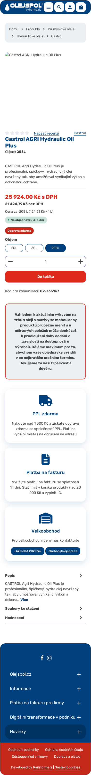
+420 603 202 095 (27, 551)
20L (14, 248)
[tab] (44, 587)
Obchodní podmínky (23, 750)
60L (34, 248)
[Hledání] (59, 7)
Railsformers (42, 767)
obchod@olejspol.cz (63, 551)
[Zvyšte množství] (80, 261)
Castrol (80, 133)
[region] (45, 89)
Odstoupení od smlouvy (30, 756)
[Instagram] (49, 658)
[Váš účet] (70, 7)
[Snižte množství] (10, 261)
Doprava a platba (67, 756)
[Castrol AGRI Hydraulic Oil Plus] (45, 89)
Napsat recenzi (46, 133)
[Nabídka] (48, 7)
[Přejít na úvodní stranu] (24, 7)
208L (55, 248)
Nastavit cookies (67, 767)
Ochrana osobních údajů (64, 750)
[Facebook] (42, 658)
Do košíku (45, 276)
